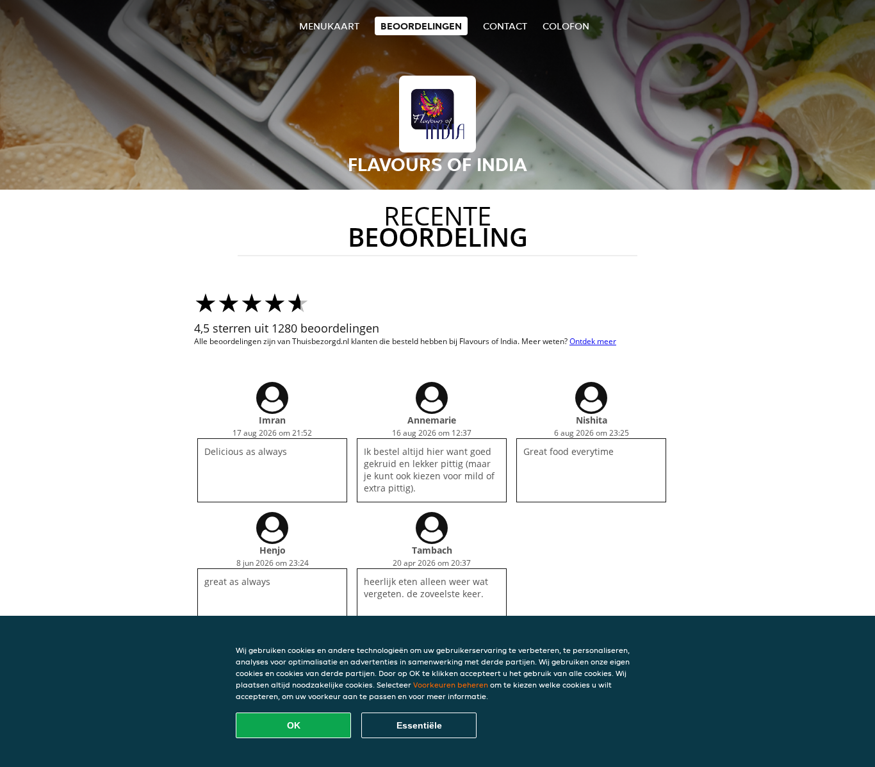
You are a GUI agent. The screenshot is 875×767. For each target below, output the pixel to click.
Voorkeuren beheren (450, 684)
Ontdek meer (592, 341)
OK (293, 725)
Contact (505, 26)
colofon (566, 26)
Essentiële (419, 725)
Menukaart (329, 26)
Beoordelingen (421, 26)
